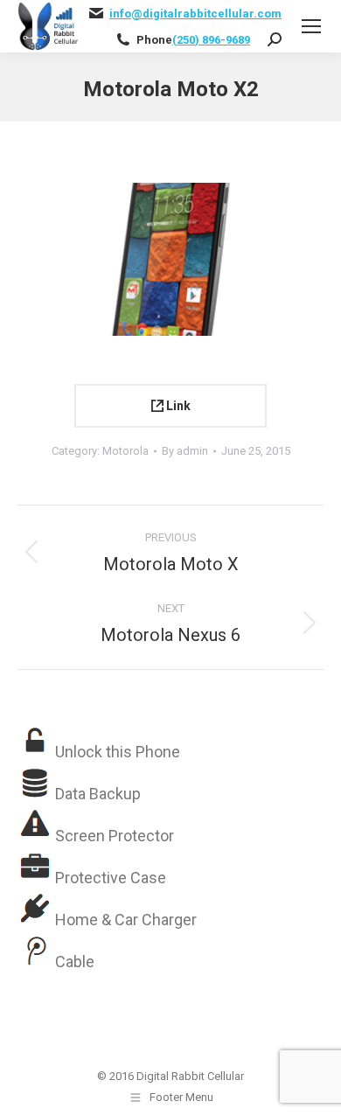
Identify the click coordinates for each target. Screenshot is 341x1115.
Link (177, 406)
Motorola (125, 450)
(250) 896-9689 (211, 39)
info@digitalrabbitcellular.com (195, 13)
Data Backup (98, 793)
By (185, 450)
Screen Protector (114, 835)
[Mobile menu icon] (311, 26)
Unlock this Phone (117, 751)
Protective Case (110, 877)
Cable (74, 961)
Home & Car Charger (126, 919)
